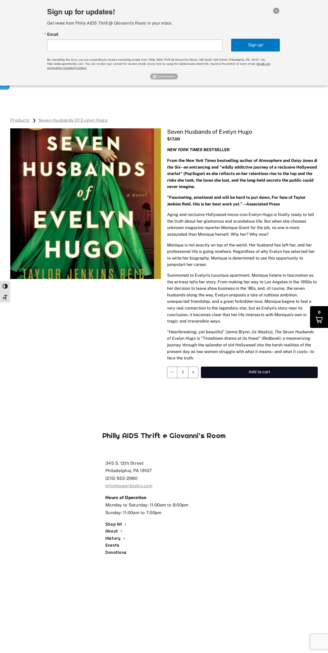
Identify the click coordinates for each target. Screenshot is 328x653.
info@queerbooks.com (128, 485)
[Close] (276, 11)
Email (52, 34)
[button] (172, 372)
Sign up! (255, 45)
